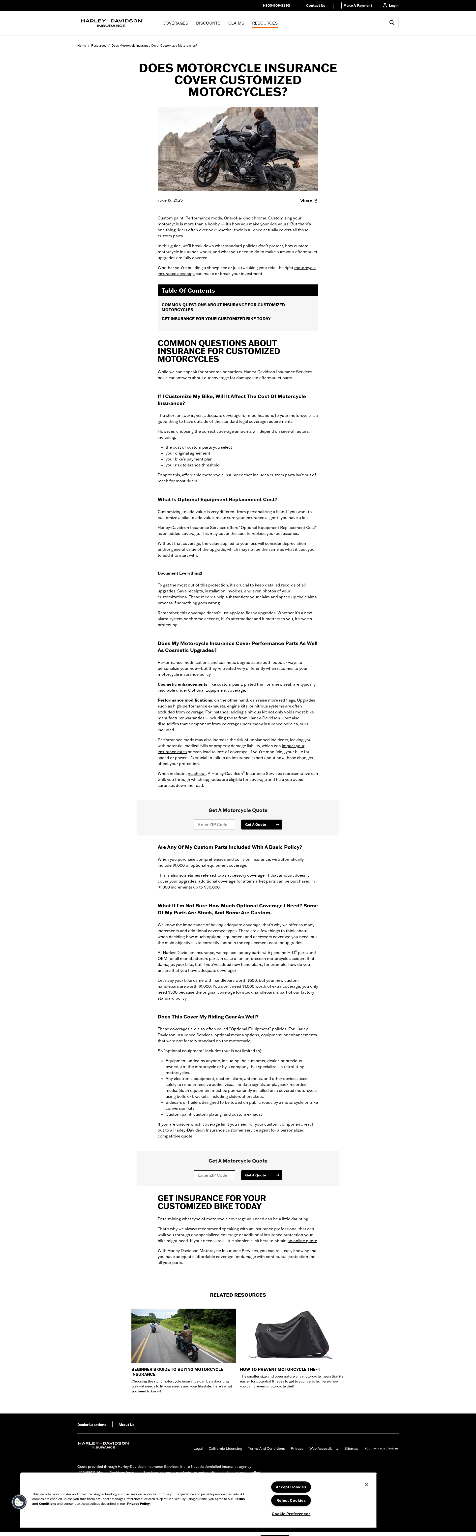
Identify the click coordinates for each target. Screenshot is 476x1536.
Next (402, 1353)
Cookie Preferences (291, 1513)
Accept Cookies (291, 1487)
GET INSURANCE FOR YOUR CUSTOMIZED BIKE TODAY (216, 318)
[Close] (366, 1484)
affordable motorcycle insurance (212, 474)
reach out (197, 773)
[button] (391, 22)
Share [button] (306, 200)
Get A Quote (255, 824)
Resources (98, 45)
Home (81, 45)
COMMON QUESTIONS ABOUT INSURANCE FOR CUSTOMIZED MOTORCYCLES (223, 307)
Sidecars (174, 1102)
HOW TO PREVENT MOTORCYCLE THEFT (280, 1369)
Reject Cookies (291, 1500)
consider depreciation (285, 543)
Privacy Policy (138, 1503)
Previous (73, 1353)
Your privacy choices (381, 1448)
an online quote (302, 1240)
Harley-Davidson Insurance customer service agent (221, 1130)
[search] (393, 23)
